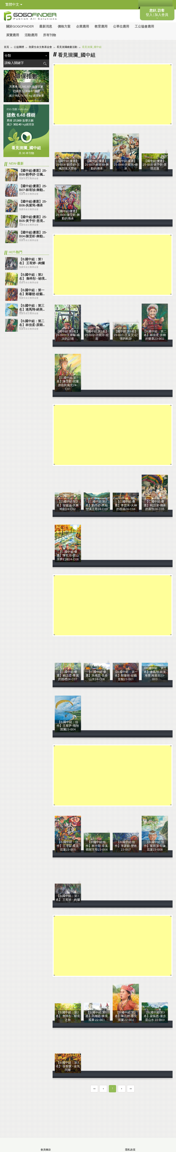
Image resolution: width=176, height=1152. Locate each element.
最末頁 (131, 1088)
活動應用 (31, 35)
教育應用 (101, 26)
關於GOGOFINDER (20, 26)
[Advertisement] (112, 94)
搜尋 (45, 63)
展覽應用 (12, 35)
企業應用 (82, 26)
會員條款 (46, 1149)
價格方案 (64, 26)
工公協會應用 (144, 26)
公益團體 (19, 47)
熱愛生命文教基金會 (40, 47)
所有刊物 (49, 35)
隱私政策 (130, 1149)
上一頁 (103, 1088)
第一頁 (94, 1088)
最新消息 (45, 26)
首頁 (6, 47)
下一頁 (122, 1088)
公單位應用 (121, 26)
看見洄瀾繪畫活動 (67, 47)
